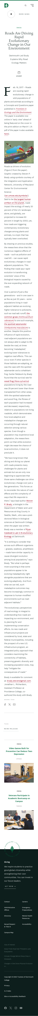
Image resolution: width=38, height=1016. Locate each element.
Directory (7, 916)
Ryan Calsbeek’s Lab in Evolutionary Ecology (18, 533)
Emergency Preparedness (27, 908)
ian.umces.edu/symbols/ (16, 195)
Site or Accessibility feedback (15, 996)
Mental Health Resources (27, 917)
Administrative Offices (9, 908)
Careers (25, 902)
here (6, 133)
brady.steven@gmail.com (19, 680)
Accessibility (26, 924)
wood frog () (16, 381)
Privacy (7, 986)
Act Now (9, 886)
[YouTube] (21, 1009)
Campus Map (8, 932)
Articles (19, 28)
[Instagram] (16, 1009)
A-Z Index (7, 991)
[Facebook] (5, 1009)
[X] (10, 1009)
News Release (11, 729)
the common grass (18, 317)
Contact (7, 902)
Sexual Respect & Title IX (9, 925)
